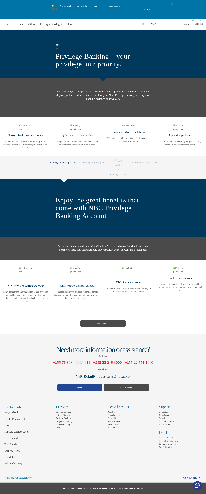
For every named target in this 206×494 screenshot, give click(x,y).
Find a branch (103, 323)
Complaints (164, 415)
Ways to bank (11, 412)
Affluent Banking (63, 415)
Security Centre (12, 450)
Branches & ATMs (166, 421)
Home (20, 24)
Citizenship (112, 418)
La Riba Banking (63, 424)
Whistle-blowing (13, 463)
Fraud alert (10, 457)
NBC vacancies (114, 421)
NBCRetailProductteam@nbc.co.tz (103, 376)
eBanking (60, 427)
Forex (7, 425)
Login (186, 24)
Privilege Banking (50, 24)
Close (147, 9)
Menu (7, 24)
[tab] (94, 161)
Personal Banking (63, 412)
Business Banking (63, 418)
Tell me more (112, 7)
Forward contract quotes (16, 431)
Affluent (31, 24)
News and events (115, 427)
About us (111, 412)
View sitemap (190, 477)
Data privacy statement (168, 441)
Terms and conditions (168, 438)
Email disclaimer (166, 447)
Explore (68, 24)
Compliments (164, 418)
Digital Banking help (15, 418)
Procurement (113, 424)
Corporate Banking (64, 421)
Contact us (79, 387)
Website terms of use (167, 444)
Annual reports (114, 415)
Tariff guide (10, 444)
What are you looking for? (18, 477)
